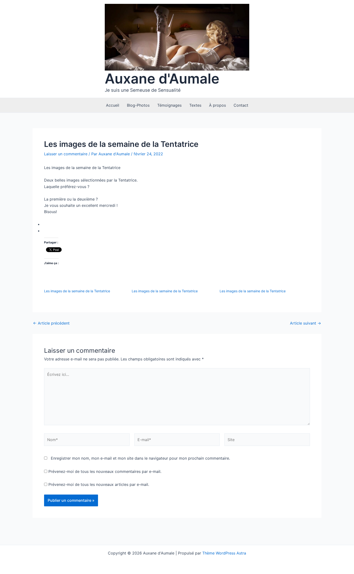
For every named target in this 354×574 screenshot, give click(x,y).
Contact (241, 105)
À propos (217, 105)
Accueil (112, 105)
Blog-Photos (138, 105)
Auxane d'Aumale (162, 78)
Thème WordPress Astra (224, 553)
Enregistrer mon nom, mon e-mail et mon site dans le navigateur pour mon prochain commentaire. (140, 458)
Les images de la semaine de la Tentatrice (77, 291)
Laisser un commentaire (65, 153)
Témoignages (169, 105)
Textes (195, 105)
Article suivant (305, 323)
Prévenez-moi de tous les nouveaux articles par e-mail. (98, 484)
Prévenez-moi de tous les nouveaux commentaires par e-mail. (104, 471)
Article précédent (51, 323)
